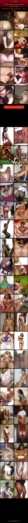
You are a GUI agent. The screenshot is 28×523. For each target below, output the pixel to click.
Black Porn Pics (9, 4)
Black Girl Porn (19, 4)
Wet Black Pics (14, 6)
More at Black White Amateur (14, 107)
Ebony (14, 2)
